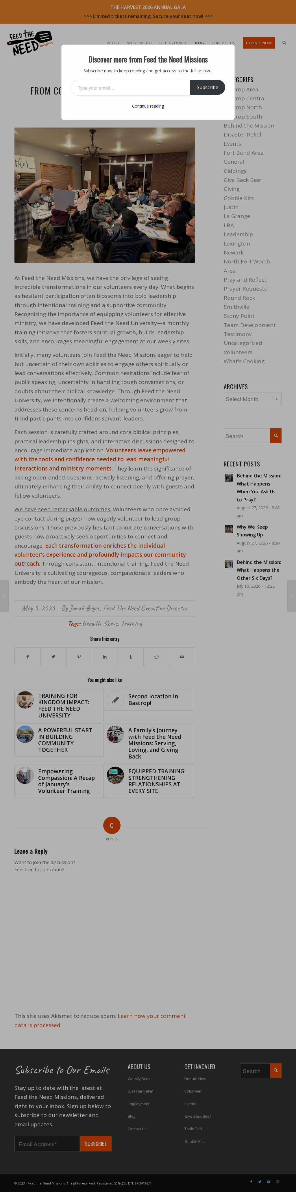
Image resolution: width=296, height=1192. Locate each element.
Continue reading (148, 106)
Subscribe (207, 87)
